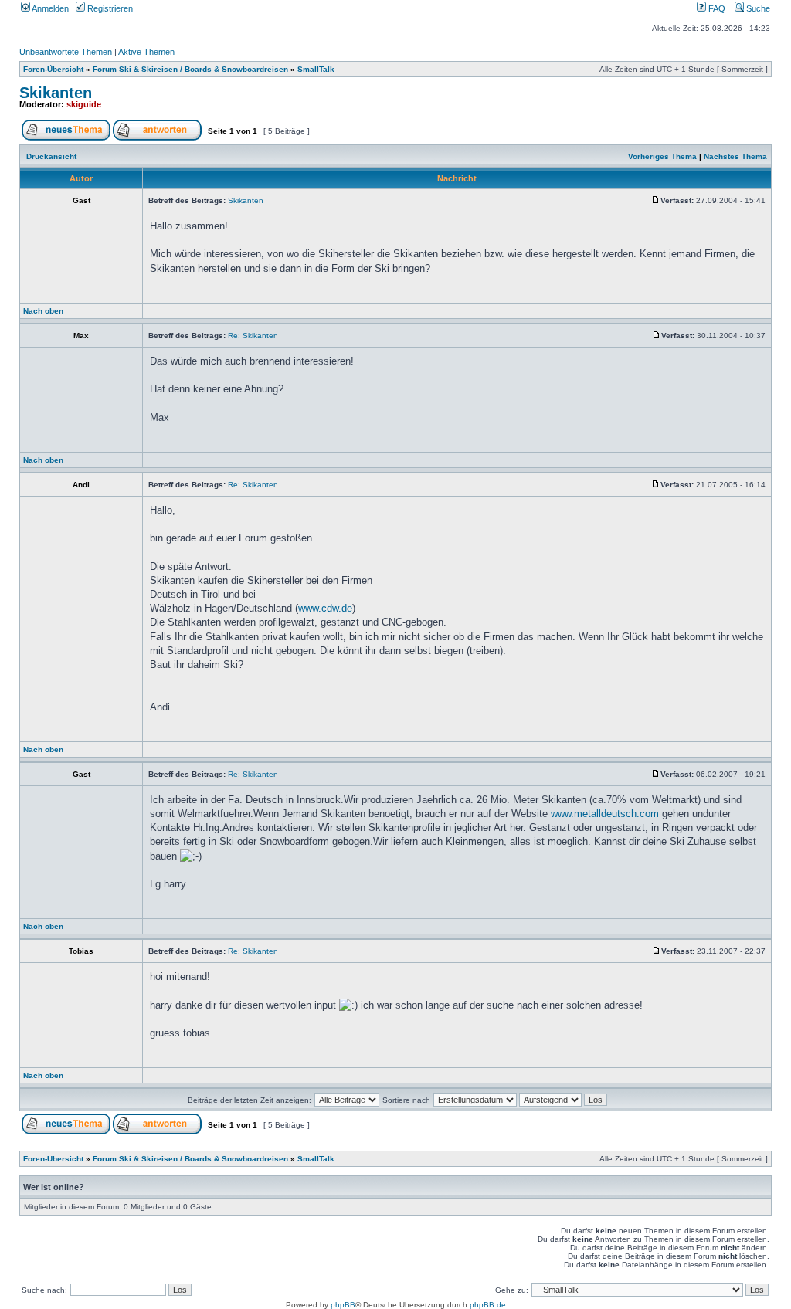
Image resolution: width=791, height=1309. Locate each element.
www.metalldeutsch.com (605, 813)
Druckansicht (51, 156)
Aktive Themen (146, 51)
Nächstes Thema (735, 156)
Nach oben (43, 311)
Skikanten (55, 92)
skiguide (83, 104)
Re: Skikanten (253, 335)
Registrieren (109, 8)
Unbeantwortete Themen (65, 51)
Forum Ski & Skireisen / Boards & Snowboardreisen (190, 69)
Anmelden (49, 8)
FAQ (715, 8)
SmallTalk (315, 69)
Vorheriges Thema (662, 156)
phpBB (343, 1305)
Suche (757, 8)
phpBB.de (488, 1305)
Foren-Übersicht (53, 69)
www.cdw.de (325, 608)
